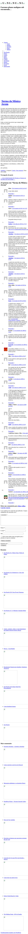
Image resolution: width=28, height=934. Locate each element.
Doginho (9, 46)
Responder (11, 193)
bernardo (10, 344)
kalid (9, 424)
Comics (5, 59)
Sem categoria (19, 170)
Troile (8, 44)
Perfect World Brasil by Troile (11, 896)
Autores (6, 42)
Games (5, 55)
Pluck (8, 48)
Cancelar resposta (5, 507)
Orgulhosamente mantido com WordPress (11, 932)
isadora (10, 224)
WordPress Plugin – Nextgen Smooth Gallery (15, 801)
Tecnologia (6, 60)
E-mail (3, 530)
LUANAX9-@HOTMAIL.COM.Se (14, 319)
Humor (5, 62)
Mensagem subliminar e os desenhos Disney (14, 783)
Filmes (5, 53)
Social (5, 65)
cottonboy (3, 170)
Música (5, 58)
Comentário (4, 515)
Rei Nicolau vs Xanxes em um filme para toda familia (13, 178)
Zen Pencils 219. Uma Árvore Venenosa (14, 592)
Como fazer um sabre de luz (11, 877)
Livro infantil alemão (6, 178)
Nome (3, 527)
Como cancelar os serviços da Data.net (13, 765)
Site (1, 533)
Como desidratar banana (10, 706)
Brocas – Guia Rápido (9, 648)
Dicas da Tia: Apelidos (9, 820)
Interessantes (7, 66)
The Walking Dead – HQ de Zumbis (13, 914)
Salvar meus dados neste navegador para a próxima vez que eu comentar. (12, 537)
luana (9, 300)
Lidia (9, 387)
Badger (8, 45)
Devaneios (6, 63)
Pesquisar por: (4, 543)
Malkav (9, 49)
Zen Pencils (6, 52)
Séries (5, 56)
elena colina (21, 506)
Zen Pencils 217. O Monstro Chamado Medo (15, 610)
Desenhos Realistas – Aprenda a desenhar (14, 746)
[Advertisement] (14, 26)
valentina (10, 234)
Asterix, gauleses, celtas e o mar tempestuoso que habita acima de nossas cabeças (15, 629)
